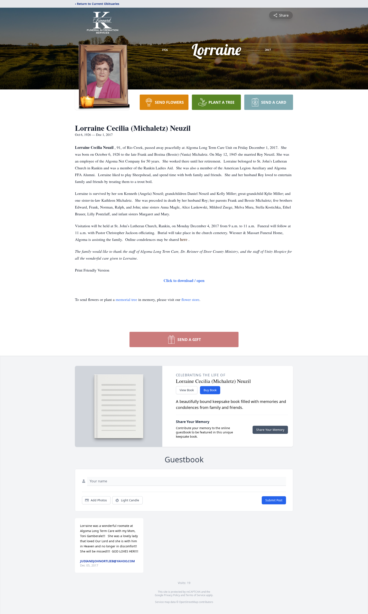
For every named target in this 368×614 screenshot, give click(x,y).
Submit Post (273, 500)
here (184, 239)
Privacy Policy (172, 595)
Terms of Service (196, 595)
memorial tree (126, 299)
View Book (187, 390)
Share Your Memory (270, 430)
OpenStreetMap (188, 602)
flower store (190, 299)
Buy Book (210, 390)
